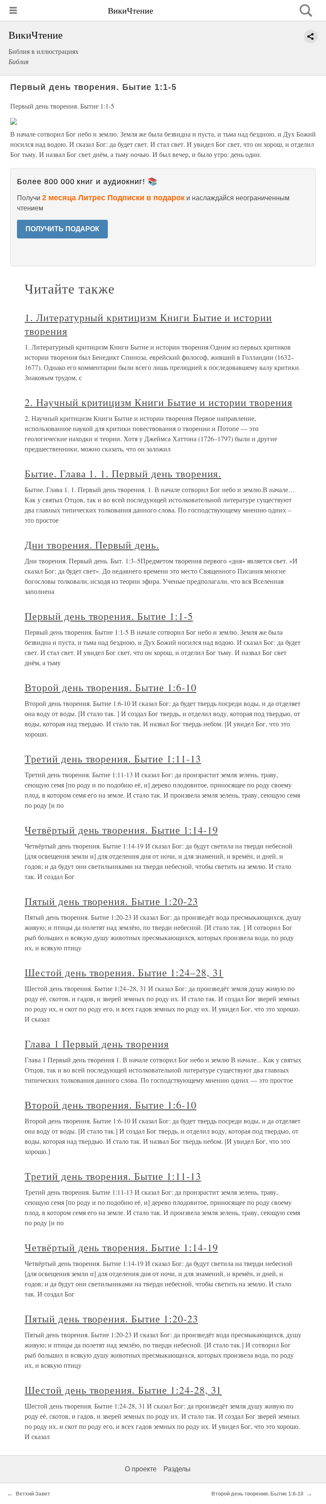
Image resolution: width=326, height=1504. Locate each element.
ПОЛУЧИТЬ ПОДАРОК (62, 228)
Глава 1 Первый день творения (97, 1043)
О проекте (141, 1469)
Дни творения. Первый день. (92, 545)
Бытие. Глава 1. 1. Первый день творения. (123, 473)
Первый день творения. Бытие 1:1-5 (109, 616)
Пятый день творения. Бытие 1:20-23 (111, 901)
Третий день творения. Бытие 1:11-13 (113, 758)
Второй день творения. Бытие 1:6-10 (111, 687)
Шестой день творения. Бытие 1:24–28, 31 (124, 972)
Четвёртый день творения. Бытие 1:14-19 (121, 830)
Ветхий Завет (33, 1494)
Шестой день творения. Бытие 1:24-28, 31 (123, 1390)
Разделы (177, 1469)
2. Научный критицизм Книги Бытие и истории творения (158, 402)
